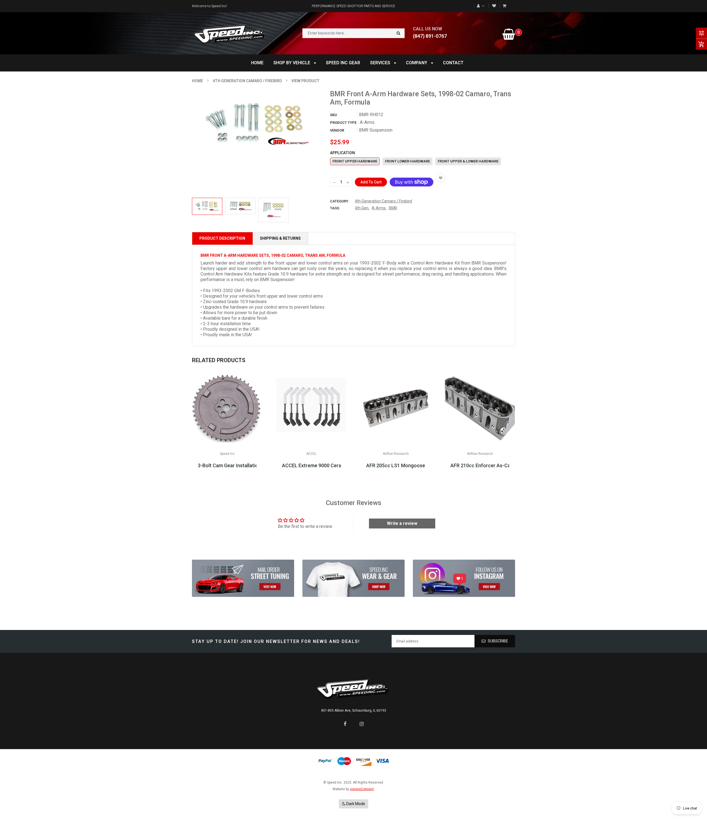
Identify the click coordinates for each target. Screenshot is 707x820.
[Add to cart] (396, 424)
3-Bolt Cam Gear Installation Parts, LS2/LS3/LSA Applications (227, 465)
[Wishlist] (494, 6)
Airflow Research (396, 454)
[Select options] (227, 424)
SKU (333, 115)
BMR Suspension (375, 130)
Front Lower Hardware (407, 161)
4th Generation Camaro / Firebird (383, 201)
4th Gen (361, 208)
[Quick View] (244, 424)
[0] (505, 6)
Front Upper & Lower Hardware (468, 161)
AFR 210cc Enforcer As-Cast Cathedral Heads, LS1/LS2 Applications (479, 465)
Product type (343, 123)
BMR (393, 208)
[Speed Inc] (243, 578)
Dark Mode (355, 804)
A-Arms (379, 208)
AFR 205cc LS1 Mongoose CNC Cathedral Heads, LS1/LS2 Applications (395, 465)
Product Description (222, 238)
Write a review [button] (402, 523)
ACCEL (311, 454)
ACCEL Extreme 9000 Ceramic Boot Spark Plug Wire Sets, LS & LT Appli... (311, 465)
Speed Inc (227, 454)
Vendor (337, 130)
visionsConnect (362, 789)
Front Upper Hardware (355, 161)
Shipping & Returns (280, 238)
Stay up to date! (215, 641)
